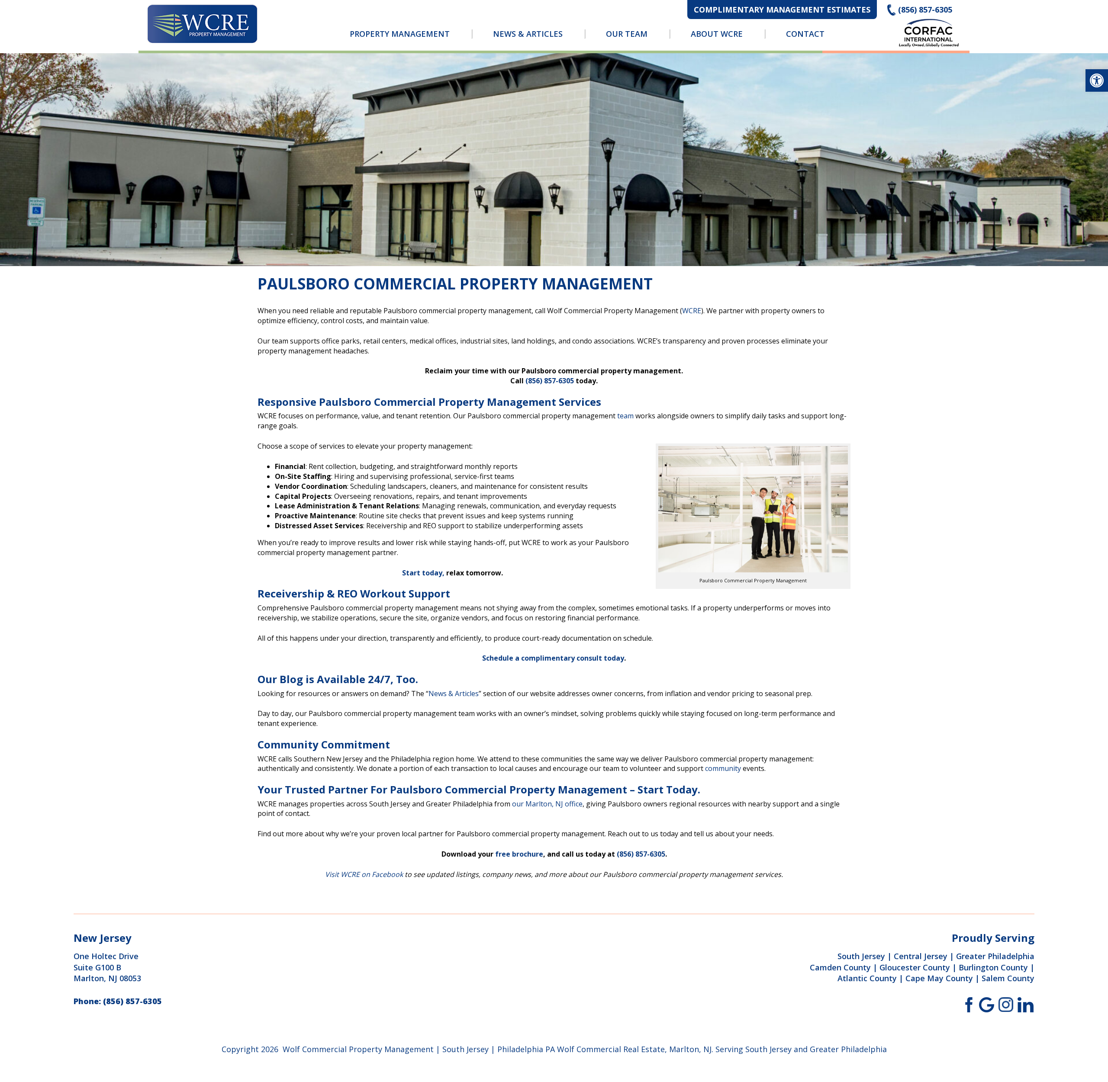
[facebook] (967, 1004)
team (625, 416)
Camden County (840, 967)
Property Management (400, 34)
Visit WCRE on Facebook (364, 874)
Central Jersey (920, 956)
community (723, 768)
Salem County (1008, 978)
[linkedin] (1025, 1004)
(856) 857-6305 (925, 9)
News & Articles (528, 34)
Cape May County (939, 978)
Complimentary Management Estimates (782, 9)
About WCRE (717, 34)
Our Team (626, 34)
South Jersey (861, 956)
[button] (1096, 80)
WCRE (691, 310)
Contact (805, 34)
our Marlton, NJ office (547, 804)
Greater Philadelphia (995, 956)
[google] (986, 1004)
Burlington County (993, 967)
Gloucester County (914, 967)
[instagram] (1006, 1004)
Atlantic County (867, 978)
